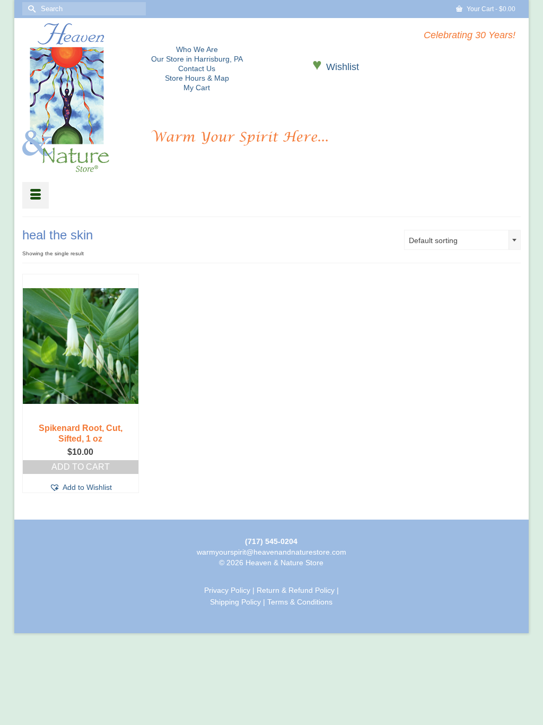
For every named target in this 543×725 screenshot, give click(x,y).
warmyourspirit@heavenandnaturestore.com (271, 552)
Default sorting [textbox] (433, 240)
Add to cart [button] (80, 466)
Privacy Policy (227, 590)
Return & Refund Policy (296, 590)
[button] (80, 487)
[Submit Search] (30, 8)
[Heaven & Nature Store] (78, 97)
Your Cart (490, 9)
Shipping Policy (235, 602)
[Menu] (35, 195)
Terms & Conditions (299, 602)
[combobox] (462, 240)
